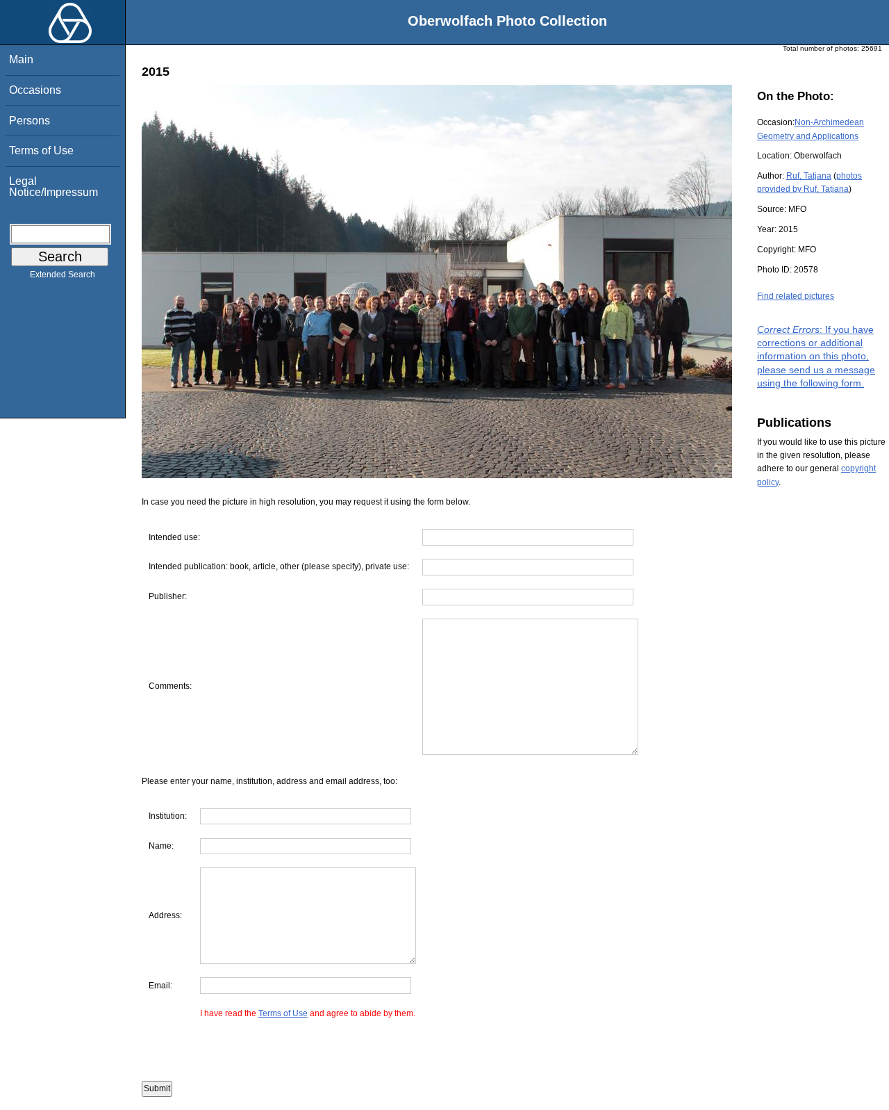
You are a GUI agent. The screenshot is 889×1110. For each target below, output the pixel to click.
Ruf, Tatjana (808, 176)
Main (21, 59)
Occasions (35, 90)
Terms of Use (41, 150)
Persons (29, 120)
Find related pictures (795, 296)
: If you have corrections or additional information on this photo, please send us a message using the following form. (816, 356)
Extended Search (62, 274)
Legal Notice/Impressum (53, 186)
